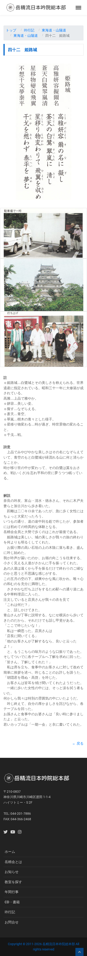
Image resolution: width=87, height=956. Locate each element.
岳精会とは (13, 862)
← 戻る (78, 743)
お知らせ (12, 872)
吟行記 (29, 30)
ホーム (10, 852)
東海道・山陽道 (54, 30)
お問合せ (12, 922)
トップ (11, 30)
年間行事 (12, 892)
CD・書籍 (12, 902)
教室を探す (13, 882)
